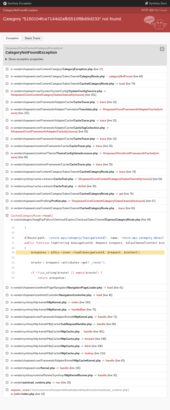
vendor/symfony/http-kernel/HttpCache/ (53, 324)
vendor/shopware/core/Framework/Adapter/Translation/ (56, 109)
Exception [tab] (12, 38)
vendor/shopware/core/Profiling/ (40, 201)
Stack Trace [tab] (32, 38)
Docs (158, 3)
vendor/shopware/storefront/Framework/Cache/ (52, 146)
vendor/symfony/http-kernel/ (40, 302)
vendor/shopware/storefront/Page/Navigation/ (58, 287)
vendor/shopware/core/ (34, 368)
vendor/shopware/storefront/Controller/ (52, 295)
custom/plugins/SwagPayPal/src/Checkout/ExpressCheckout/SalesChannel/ (77, 219)
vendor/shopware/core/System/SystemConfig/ (58, 91)
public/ (24, 393)
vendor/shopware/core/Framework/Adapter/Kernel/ (53, 316)
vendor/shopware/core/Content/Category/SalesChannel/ (59, 76)
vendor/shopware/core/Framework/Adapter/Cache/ (54, 102)
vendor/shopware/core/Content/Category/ (53, 69)
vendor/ (32, 382)
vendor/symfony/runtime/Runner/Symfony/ (53, 375)
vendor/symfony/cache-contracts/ (43, 179)
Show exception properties (25, 59)
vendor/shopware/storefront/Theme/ (56, 153)
